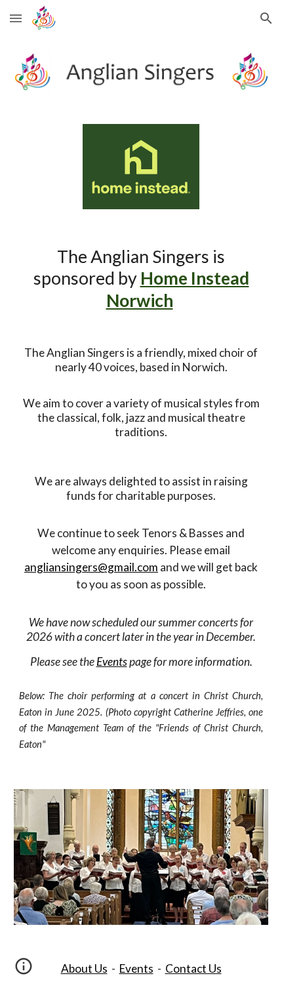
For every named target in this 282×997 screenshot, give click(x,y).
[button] (15, 18)
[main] (141, 499)
